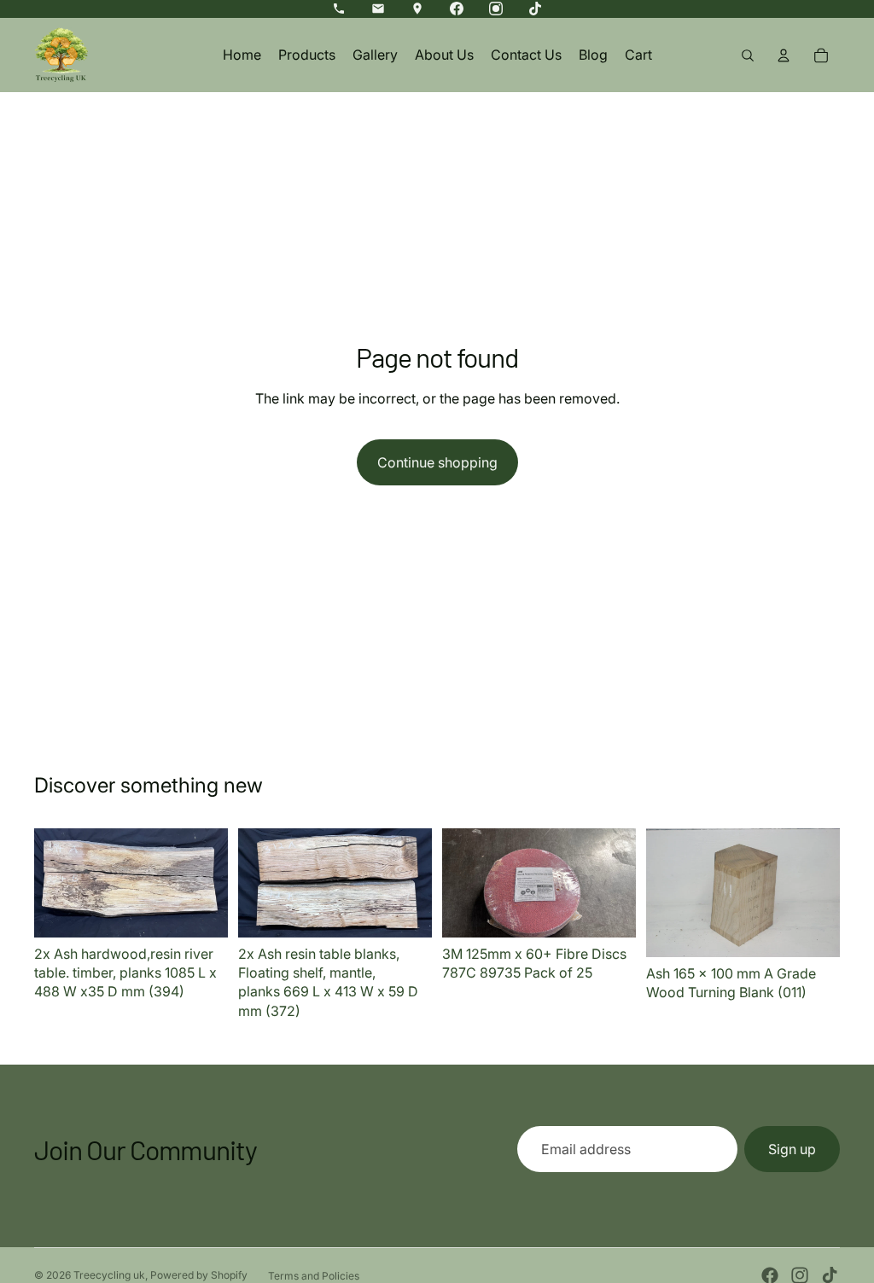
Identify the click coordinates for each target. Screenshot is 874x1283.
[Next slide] (209, 883)
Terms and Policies (313, 1275)
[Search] (747, 55)
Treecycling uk (109, 1274)
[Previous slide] (53, 883)
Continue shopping (437, 462)
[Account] (783, 55)
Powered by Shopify (199, 1274)
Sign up (792, 1149)
